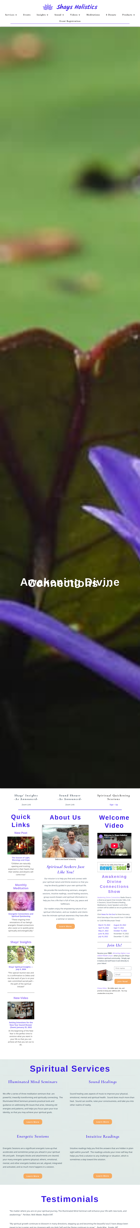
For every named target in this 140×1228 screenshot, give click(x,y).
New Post (20, 833)
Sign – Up (114, 804)
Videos (74, 15)
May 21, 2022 (103, 931)
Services (9, 15)
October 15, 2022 (120, 931)
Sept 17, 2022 (119, 928)
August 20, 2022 (120, 925)
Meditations (93, 15)
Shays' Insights (20, 942)
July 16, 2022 (103, 936)
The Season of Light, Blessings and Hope (21, 858)
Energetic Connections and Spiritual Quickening (21, 915)
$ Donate (111, 15)
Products (127, 15)
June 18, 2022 (103, 933)
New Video (21, 998)
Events (27, 15)
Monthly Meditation (20, 886)
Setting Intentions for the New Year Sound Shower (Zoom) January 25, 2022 (21, 1024)
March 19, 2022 (104, 925)
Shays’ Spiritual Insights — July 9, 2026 (21, 968)
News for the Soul (108, 914)
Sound (58, 15)
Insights (41, 15)
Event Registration (70, 21)
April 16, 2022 (103, 928)
